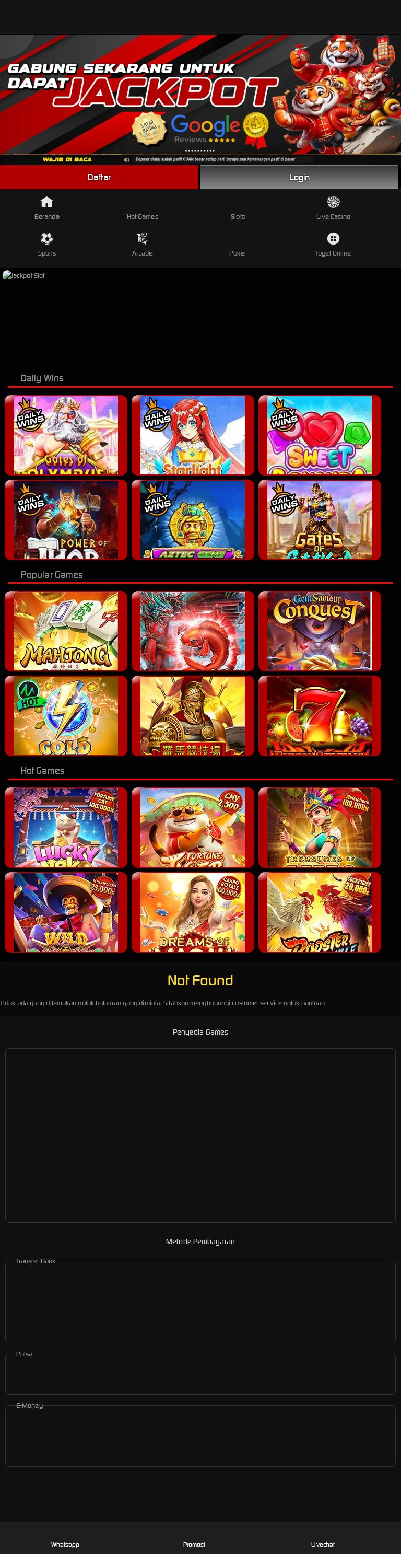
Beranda (47, 216)
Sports (47, 253)
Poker (237, 253)
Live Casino (333, 216)
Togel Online (333, 253)
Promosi (194, 1544)
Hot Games (142, 216)
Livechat (323, 1544)
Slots (238, 216)
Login (299, 177)
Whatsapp (65, 1544)
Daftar (99, 177)
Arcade (142, 253)
